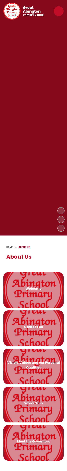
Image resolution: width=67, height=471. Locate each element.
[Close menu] (59, 11)
